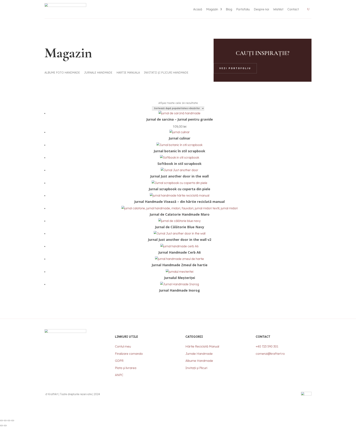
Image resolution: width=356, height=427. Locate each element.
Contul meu (123, 346)
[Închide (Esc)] (12, 420)
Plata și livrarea (125, 368)
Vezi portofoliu (235, 68)
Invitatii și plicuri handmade (166, 72)
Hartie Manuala (128, 72)
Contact (293, 9)
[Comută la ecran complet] (5, 420)
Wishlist (278, 9)
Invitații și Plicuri (196, 368)
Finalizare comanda (129, 353)
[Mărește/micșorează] (1, 420)
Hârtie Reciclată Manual (202, 346)
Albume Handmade (199, 361)
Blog (229, 9)
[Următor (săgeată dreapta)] (5, 425)
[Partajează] (8, 420)
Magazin (212, 9)
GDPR (119, 361)
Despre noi (261, 9)
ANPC (119, 375)
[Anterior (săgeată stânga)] (1, 425)
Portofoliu (243, 9)
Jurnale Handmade (98, 72)
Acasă (197, 9)
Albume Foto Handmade (62, 72)
